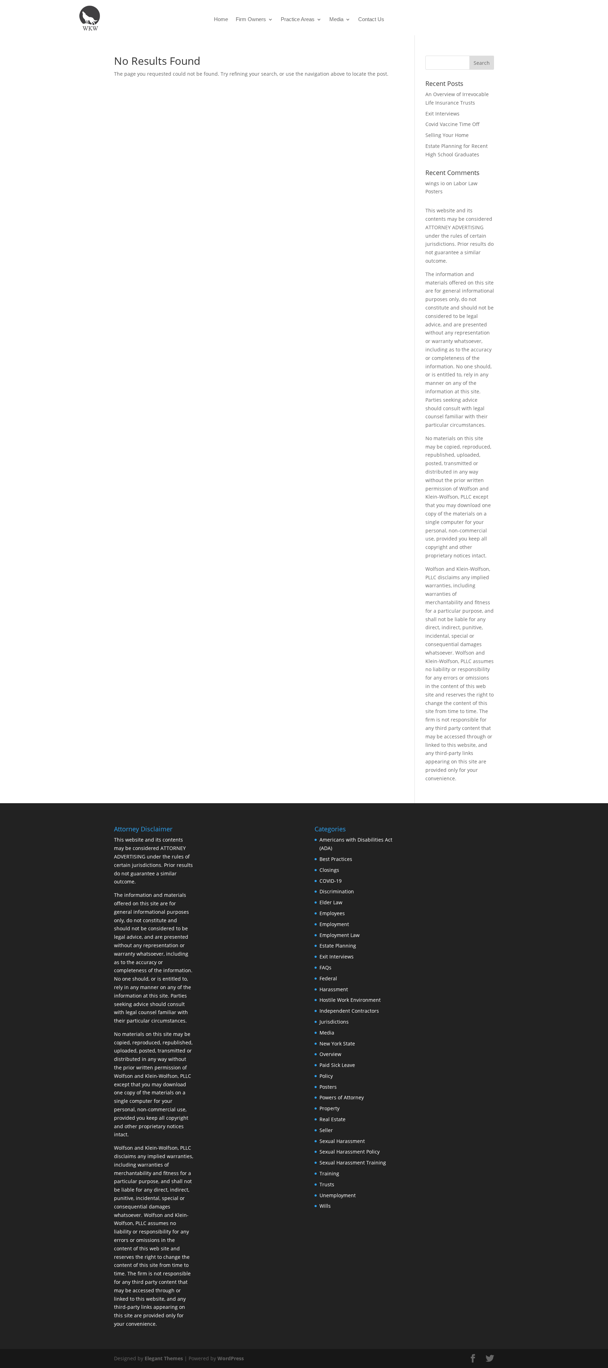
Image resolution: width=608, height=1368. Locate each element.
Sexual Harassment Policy (349, 1151)
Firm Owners (251, 19)
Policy (326, 1076)
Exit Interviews (442, 113)
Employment (334, 924)
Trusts (326, 1184)
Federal (328, 978)
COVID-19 (330, 880)
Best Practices (335, 859)
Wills (325, 1206)
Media (336, 19)
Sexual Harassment (342, 1141)
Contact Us (371, 19)
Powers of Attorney (341, 1097)
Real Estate (332, 1119)
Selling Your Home (447, 135)
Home (221, 19)
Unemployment (337, 1195)
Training (329, 1173)
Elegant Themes (164, 1358)
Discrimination (336, 891)
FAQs (325, 967)
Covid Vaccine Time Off (452, 124)
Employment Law (339, 935)
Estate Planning (337, 945)
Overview (330, 1054)
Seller (326, 1130)
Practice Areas (298, 19)
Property (329, 1108)
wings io (435, 183)
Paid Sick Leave (337, 1065)
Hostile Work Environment (350, 1000)
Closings (329, 870)
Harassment (333, 989)
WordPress (230, 1358)
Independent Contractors (349, 1010)
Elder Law (330, 902)
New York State (337, 1043)
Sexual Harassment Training (352, 1162)
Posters (328, 1086)
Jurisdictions (334, 1021)
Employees (332, 913)
